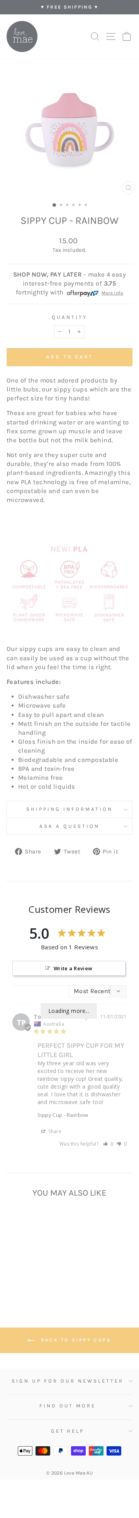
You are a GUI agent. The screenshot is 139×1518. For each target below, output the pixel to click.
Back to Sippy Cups (74, 1340)
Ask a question (69, 826)
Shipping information (69, 809)
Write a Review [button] (73, 968)
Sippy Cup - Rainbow (62, 1114)
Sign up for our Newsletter (67, 1381)
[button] (108, 1144)
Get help (68, 1431)
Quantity (69, 317)
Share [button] (54, 1131)
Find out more (67, 1406)
